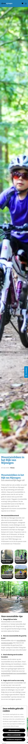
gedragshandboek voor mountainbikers (14, 673)
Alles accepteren (14, 730)
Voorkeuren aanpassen (14, 739)
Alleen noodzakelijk (14, 735)
